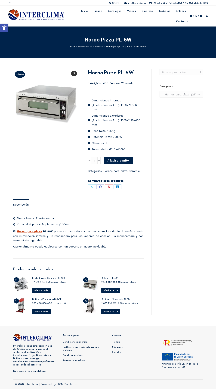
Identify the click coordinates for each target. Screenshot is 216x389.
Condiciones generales (76, 341)
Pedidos (116, 352)
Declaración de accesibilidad (29, 371)
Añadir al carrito (118, 160)
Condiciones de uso (73, 355)
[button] (4, 28)
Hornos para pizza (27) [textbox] (180, 94)
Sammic (134, 171)
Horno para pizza (29, 231)
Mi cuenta (117, 346)
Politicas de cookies (74, 360)
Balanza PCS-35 (109, 278)
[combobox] (181, 94)
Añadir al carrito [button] (41, 290)
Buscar (199, 72)
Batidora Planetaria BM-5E (47, 299)
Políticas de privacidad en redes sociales (81, 348)
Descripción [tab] (21, 204)
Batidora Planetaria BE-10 (115, 299)
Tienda (116, 341)
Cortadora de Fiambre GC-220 (48, 278)
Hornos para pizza (115, 171)
